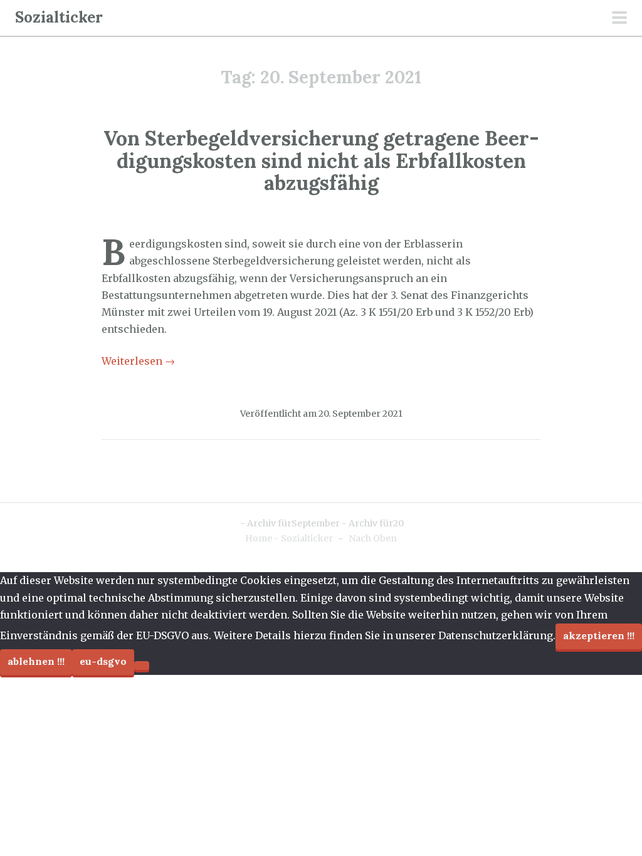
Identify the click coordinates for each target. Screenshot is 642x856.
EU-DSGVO (103, 661)
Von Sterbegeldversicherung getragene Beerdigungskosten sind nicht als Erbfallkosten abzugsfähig (321, 160)
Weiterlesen (138, 361)
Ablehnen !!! (36, 661)
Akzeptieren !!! (598, 635)
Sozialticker (59, 17)
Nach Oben (373, 538)
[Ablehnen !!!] (141, 665)
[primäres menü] (619, 18)
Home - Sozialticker (289, 538)
